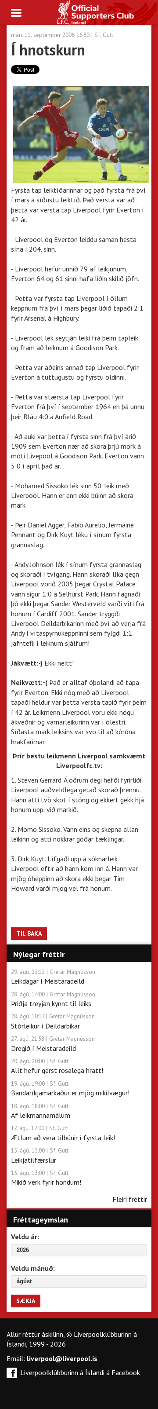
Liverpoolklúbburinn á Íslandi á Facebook (80, 1372)
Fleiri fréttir (129, 1199)
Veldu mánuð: (33, 1268)
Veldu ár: (25, 1236)
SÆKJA (25, 1301)
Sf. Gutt (103, 35)
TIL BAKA (29, 933)
